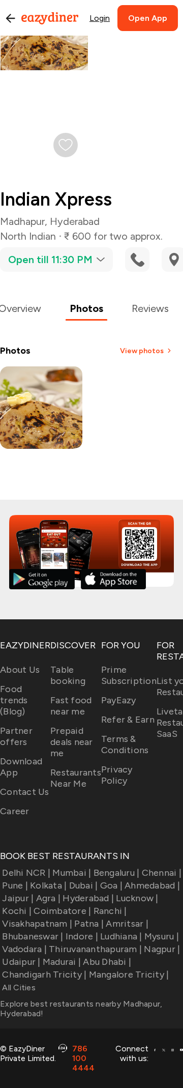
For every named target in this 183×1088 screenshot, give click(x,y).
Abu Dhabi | (107, 961)
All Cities (18, 987)
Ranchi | (110, 911)
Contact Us (24, 791)
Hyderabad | (88, 898)
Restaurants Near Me (75, 778)
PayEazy (118, 700)
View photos (142, 351)
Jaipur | (18, 898)
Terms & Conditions (125, 744)
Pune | (15, 885)
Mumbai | (71, 872)
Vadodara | (24, 949)
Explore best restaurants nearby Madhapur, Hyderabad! (81, 1008)
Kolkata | (48, 885)
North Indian (28, 236)
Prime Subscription (129, 675)
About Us (20, 669)
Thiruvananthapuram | (95, 949)
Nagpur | (162, 949)
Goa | (111, 885)
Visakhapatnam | (37, 923)
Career (14, 811)
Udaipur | (21, 961)
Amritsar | (127, 923)
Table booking (67, 675)
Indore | (82, 936)
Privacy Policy (117, 775)
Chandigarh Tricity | (44, 974)
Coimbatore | (62, 911)
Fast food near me (71, 706)
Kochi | (17, 911)
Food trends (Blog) (14, 700)
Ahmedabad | (152, 885)
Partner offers (16, 736)
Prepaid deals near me (71, 742)
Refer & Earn (128, 719)
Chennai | (161, 872)
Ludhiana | (121, 936)
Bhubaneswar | (32, 936)
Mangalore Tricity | (129, 974)
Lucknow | (137, 898)
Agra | (48, 898)
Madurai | (62, 961)
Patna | (89, 923)
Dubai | (83, 885)
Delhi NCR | (26, 872)
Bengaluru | (116, 872)
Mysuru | (161, 936)
